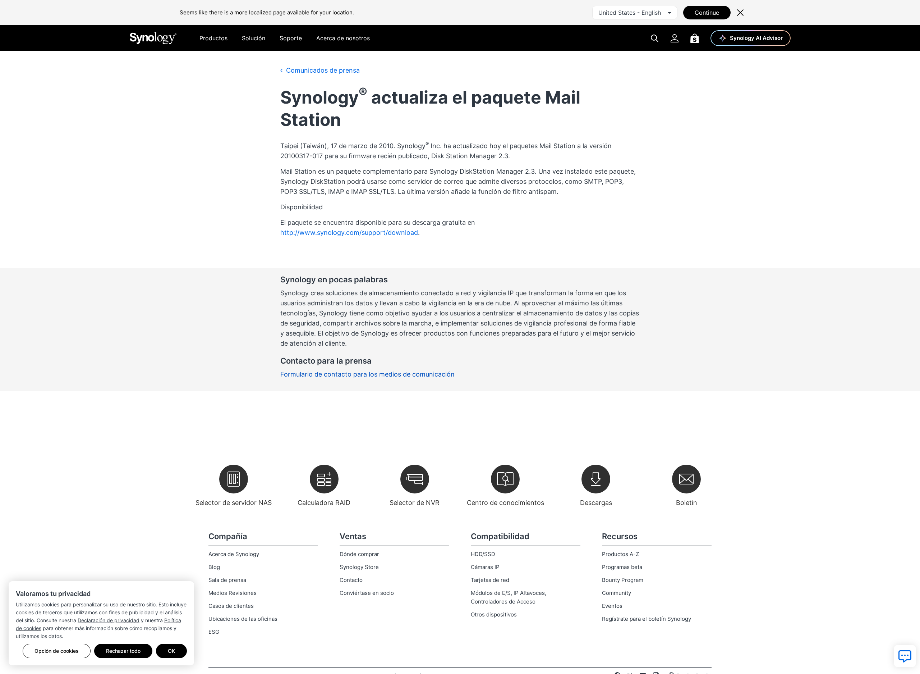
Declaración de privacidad (108, 620)
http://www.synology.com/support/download (349, 232)
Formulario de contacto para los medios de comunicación (367, 374)
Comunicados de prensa (322, 70)
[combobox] (634, 12)
